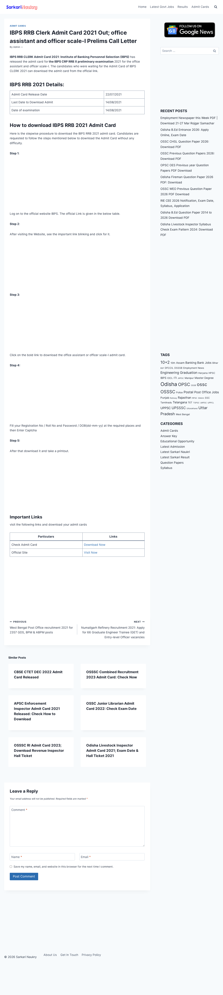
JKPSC (181, 378)
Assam (180, 362)
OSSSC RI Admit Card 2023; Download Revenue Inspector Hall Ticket (39, 750)
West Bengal (183, 414)
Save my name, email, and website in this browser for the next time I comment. (63, 866)
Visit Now (90, 552)
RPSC (194, 398)
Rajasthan (184, 397)
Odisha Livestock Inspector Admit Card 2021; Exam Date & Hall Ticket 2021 (112, 750)
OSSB (193, 385)
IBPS (163, 378)
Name (16, 857)
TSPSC (196, 403)
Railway (173, 398)
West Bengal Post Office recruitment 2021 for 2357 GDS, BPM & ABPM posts (41, 627)
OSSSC (167, 391)
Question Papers (172, 462)
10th (173, 362)
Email (86, 857)
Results (183, 7)
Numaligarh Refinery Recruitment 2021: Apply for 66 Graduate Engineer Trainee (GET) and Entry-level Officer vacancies (113, 629)
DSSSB (178, 367)
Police (179, 392)
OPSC (184, 384)
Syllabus (166, 468)
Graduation (188, 373)
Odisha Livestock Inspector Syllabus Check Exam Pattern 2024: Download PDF (186, 230)
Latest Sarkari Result (175, 457)
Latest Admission (172, 446)
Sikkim (201, 398)
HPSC (212, 373)
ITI (175, 378)
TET (190, 402)
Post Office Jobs (206, 392)
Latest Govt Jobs (162, 7)
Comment (19, 810)
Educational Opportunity (177, 441)
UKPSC (203, 403)
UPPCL (211, 403)
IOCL (170, 378)
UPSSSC (179, 408)
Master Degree (204, 378)
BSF (162, 368)
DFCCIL (169, 367)
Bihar (215, 362)
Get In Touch (69, 955)
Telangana (180, 402)
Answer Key (168, 436)
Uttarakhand (192, 408)
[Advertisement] (77, 185)
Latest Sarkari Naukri (175, 452)
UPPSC (165, 408)
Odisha (168, 384)
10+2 (165, 362)
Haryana (203, 373)
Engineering (169, 373)
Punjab (164, 397)
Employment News (193, 367)
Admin (16, 47)
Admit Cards (200, 7)
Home (142, 7)
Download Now (94, 544)
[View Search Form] (216, 7)
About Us (50, 955)
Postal (188, 392)
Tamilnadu (166, 402)
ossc (202, 384)
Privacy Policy (91, 955)
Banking (190, 362)
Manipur (189, 378)
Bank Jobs (204, 362)
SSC (207, 397)
